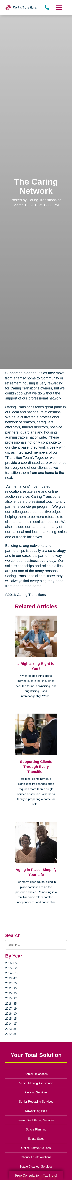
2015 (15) (11, 1018)
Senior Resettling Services (36, 1101)
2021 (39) (11, 988)
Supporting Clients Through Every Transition (36, 767)
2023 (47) (11, 978)
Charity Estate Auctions (36, 1157)
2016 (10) (11, 1013)
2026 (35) (11, 963)
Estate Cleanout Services (36, 1166)
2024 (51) (11, 973)
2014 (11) (11, 1023)
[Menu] (58, 7)
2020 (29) (11, 993)
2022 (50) (11, 983)
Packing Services (36, 1092)
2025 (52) (11, 968)
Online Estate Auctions (36, 1148)
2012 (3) (10, 1033)
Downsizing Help (36, 1110)
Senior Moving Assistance (36, 1083)
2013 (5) (10, 1028)
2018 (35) (11, 1003)
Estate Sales (36, 1138)
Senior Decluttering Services (36, 1120)
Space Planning (36, 1129)
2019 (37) (11, 998)
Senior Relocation (36, 1074)
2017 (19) (11, 1008)
